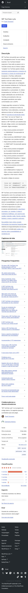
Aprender (4, 540)
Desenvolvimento (8, 44)
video (24, 451)
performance (19, 451)
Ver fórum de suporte (8, 503)
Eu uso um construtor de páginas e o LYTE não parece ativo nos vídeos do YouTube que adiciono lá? (9, 309)
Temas (17, 530)
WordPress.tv (6, 549)
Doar (17, 546)
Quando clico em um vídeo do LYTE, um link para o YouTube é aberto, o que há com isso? (10, 364)
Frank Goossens (8, 21)
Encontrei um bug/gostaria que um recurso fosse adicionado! (10, 390)
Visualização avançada (8, 459)
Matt (4, 556)
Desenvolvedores (7, 546)
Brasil (6, 569)
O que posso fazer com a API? (10, 352)
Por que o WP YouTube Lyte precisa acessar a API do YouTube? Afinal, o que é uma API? (11, 267)
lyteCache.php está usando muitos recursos (8, 378)
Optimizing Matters (10, 422)
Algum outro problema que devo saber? (8, 384)
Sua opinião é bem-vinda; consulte (11, 222)
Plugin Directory (6, 7)
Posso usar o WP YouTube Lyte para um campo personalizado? (11, 316)
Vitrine (16, 527)
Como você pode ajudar (8, 396)
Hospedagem (5, 532)
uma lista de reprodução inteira (15, 114)
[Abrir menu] (25, 2)
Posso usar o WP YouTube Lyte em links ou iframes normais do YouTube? (9, 346)
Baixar (4, 25)
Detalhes (5, 32)
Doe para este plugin (7, 517)
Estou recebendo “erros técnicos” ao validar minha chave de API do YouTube (9, 280)
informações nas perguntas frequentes (12, 224)
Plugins (17, 532)
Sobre (3, 527)
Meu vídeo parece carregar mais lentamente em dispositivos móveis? (9, 372)
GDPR (19, 448)
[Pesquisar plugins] (18, 12)
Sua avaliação (5, 485)
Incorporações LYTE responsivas (11, 340)
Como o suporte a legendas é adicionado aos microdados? (10, 334)
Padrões (17, 535)
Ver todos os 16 (22, 444)
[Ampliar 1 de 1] (24, 243)
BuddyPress (6, 562)
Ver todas (23, 485)
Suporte (5, 48)
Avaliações (6, 36)
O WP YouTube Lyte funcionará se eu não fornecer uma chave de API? (10, 288)
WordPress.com (7, 554)
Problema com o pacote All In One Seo (8, 357)
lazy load (24, 448)
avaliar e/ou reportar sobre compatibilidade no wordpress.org (12, 231)
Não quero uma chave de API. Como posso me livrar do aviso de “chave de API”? (10, 295)
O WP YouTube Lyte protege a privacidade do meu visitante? (10, 301)
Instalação (6, 40)
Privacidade (5, 535)
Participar (17, 540)
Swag (17, 549)
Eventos (17, 543)
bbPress (5, 559)
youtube (24, 454)
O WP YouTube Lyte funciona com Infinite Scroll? (10, 322)
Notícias (4, 530)
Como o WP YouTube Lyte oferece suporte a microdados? (11, 328)
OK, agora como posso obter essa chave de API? (9, 273)
